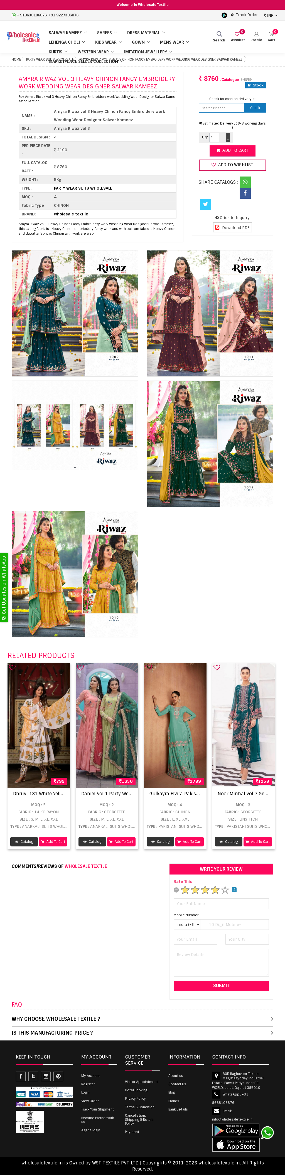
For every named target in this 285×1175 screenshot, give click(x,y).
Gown (138, 42)
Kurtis (55, 52)
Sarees (104, 33)
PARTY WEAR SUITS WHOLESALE (83, 188)
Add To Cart (55, 841)
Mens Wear (172, 42)
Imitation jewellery (145, 52)
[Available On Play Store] (224, 15)
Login (85, 1092)
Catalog (26, 841)
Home (16, 59)
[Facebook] (245, 193)
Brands (173, 1101)
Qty (205, 137)
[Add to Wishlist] (12, 667)
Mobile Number (186, 915)
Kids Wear (106, 42)
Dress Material (143, 33)
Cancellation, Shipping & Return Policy (139, 1119)
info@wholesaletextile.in (232, 1119)
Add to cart (235, 150)
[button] (256, 37)
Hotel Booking (136, 1090)
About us (175, 1076)
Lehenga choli (64, 42)
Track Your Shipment (97, 1109)
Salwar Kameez (65, 33)
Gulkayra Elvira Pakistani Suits (183, 794)
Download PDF (235, 227)
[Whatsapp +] (245, 182)
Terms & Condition (139, 1107)
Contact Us (177, 1084)
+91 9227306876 (63, 15)
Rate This (183, 881)
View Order (90, 1101)
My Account (90, 1076)
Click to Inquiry (234, 217)
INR (270, 15)
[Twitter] (205, 204)
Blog (171, 1092)
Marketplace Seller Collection (83, 61)
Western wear (93, 52)
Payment (132, 1132)
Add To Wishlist (235, 165)
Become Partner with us (97, 1120)
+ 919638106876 (32, 15)
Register (88, 1084)
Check (255, 108)
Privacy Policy (135, 1098)
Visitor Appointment (141, 1082)
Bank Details (178, 1109)
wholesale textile (71, 214)
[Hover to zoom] (75, 313)
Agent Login (90, 1130)
